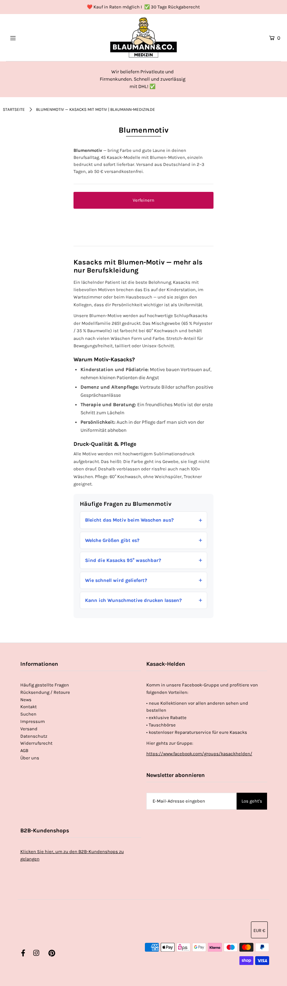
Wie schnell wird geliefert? (116, 580)
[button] (143, 200)
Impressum (32, 721)
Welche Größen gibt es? (112, 540)
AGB (24, 750)
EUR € (259, 930)
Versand (28, 728)
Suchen (28, 714)
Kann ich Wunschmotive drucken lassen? (133, 600)
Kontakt (28, 706)
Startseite (14, 109)
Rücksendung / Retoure (45, 692)
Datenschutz (33, 736)
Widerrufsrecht (36, 743)
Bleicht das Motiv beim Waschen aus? (129, 520)
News (25, 699)
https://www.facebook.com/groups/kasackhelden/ (199, 753)
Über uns (29, 757)
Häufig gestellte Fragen (44, 684)
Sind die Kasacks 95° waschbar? (123, 560)
